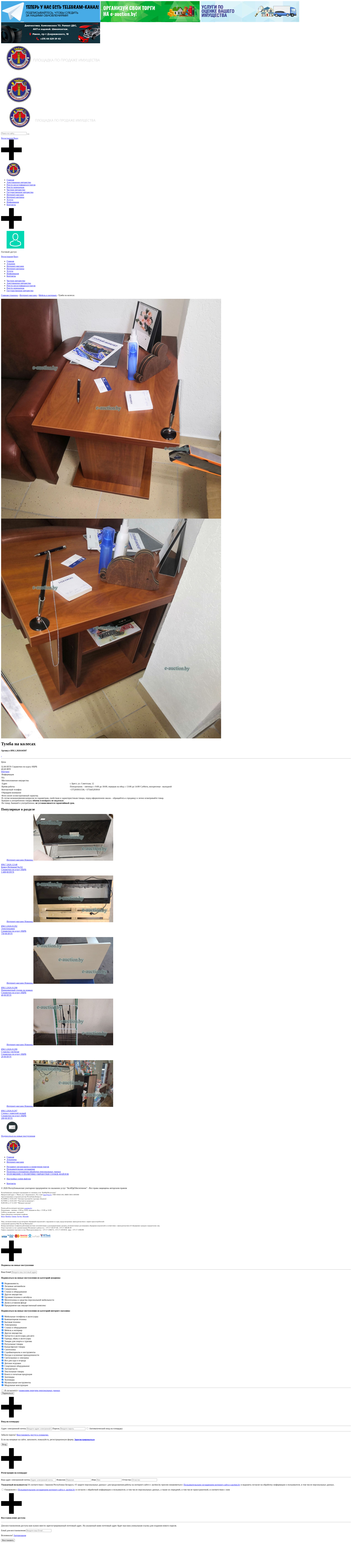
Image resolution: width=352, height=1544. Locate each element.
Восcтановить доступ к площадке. (33, 1435)
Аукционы (12, 1159)
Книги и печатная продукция (18, 1374)
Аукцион (11, 264)
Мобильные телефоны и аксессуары (21, 1316)
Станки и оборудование (15, 1292)
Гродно (19, 1216)
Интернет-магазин (15, 195)
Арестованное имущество (19, 182)
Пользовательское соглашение (21, 1169)
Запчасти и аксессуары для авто (19, 1336)
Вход (15, 138)
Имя (94, 1480)
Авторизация (20, 1535)
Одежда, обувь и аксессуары (17, 1338)
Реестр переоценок (15, 187)
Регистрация (7, 138)
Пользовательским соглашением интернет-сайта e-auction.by (212, 1485)
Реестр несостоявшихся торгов (21, 185)
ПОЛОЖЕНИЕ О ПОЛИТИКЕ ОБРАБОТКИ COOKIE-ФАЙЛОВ (38, 1174)
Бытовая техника (12, 1322)
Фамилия (61, 1480)
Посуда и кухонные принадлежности (21, 1355)
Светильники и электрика (16, 1358)
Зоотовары (9, 1377)
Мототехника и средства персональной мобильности (29, 1300)
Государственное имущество (20, 192)
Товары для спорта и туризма (18, 1341)
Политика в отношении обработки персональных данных (34, 1171)
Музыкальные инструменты (17, 1382)
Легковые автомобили (14, 1286)
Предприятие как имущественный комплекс (25, 1305)
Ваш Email (6, 1272)
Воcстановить (8, 1540)
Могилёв (25, 1216)
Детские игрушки (12, 1363)
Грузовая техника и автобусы (18, 1297)
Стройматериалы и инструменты (19, 1352)
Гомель (14, 1216)
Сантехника (10, 1349)
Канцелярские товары (14, 1347)
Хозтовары (9, 1380)
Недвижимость (11, 1283)
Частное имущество (16, 190)
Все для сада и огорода (15, 1360)
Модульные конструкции (16, 1385)
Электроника (10, 1325)
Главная (10, 180)
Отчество (126, 1480)
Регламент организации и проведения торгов (28, 1167)
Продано (5, 771)
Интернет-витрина (15, 197)
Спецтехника (10, 1289)
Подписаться (7, 1393)
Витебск (8, 1216)
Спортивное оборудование (17, 1366)
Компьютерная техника (15, 1319)
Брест (3, 1216)
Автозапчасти (10, 1369)
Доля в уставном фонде (15, 1303)
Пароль (56, 1428)
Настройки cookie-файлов (19, 1179)
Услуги (10, 200)
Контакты (11, 204)
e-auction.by (28, 1208)
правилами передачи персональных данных (39, 1390)
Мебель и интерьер (13, 1330)
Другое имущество (13, 1294)
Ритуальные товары (13, 1344)
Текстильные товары (14, 1371)
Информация (13, 202)
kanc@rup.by (47, 1194)
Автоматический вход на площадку (106, 1428)
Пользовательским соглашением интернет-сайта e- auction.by (46, 1489)
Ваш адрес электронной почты (15, 1480)
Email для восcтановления (13, 1530)
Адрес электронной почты (13, 1428)
